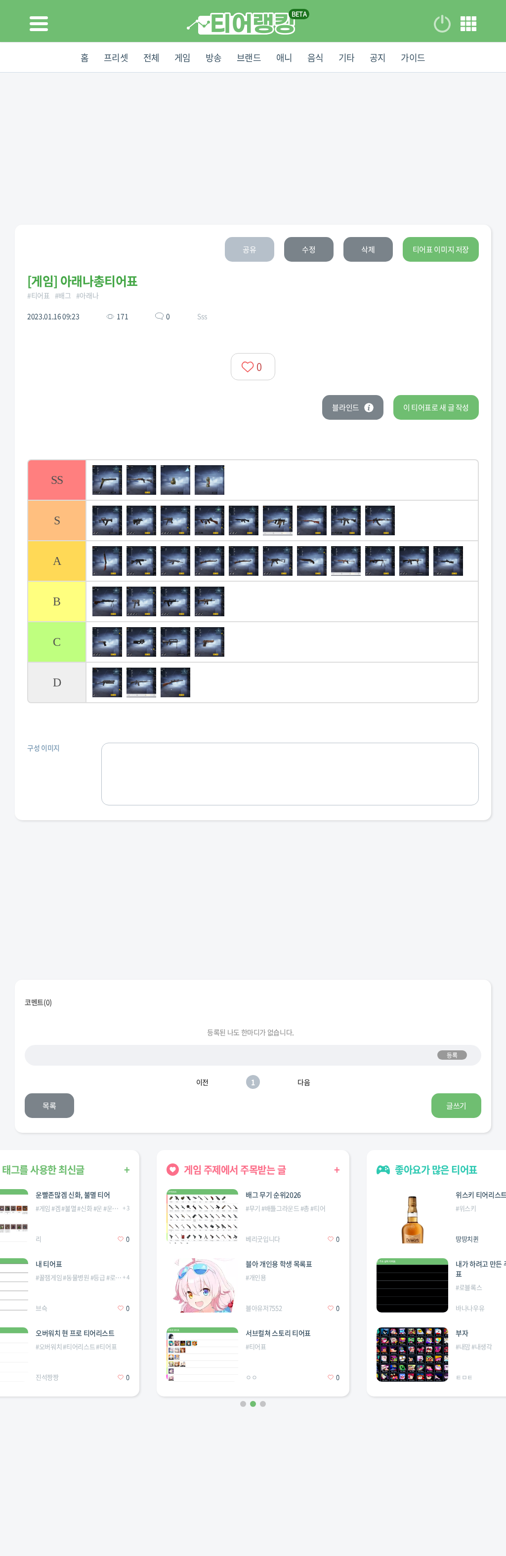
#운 (97, 1208)
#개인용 (256, 1277)
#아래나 (87, 295)
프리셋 (116, 57)
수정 (308, 249)
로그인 (442, 24)
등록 (452, 1055)
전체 (151, 57)
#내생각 (481, 1346)
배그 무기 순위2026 (273, 1194)
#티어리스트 (79, 1346)
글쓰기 (456, 1105)
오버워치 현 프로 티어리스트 (75, 1333)
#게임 (43, 1208)
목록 (49, 1105)
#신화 (84, 1208)
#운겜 (110, 1208)
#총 (304, 1208)
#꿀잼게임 (49, 1277)
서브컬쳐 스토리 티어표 (278, 1333)
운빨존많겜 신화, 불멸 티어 (73, 1194)
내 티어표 (49, 1264)
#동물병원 (76, 1277)
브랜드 (249, 57)
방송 (214, 57)
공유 (249, 249)
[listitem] (253, 479)
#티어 (317, 1208)
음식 (315, 57)
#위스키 (466, 1208)
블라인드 (345, 407)
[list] (253, 581)
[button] (243, 1404)
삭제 (368, 249)
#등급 (97, 1277)
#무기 (253, 1208)
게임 (182, 57)
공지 (378, 57)
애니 (284, 57)
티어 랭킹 (241, 23)
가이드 (413, 57)
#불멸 (68, 1208)
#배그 (63, 295)
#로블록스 (119, 1277)
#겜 (55, 1208)
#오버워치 (49, 1346)
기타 (346, 57)
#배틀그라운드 (280, 1208)
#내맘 (463, 1346)
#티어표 (38, 295)
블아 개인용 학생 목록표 (279, 1264)
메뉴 (468, 23)
